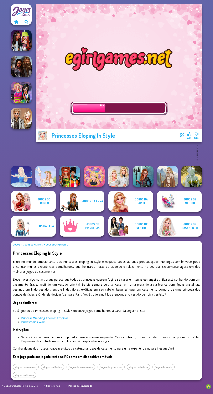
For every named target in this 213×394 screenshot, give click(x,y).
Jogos (16, 244)
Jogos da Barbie (52, 367)
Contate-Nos (53, 385)
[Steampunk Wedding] (21, 118)
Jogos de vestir (163, 367)
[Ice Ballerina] (21, 176)
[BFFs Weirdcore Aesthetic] (21, 92)
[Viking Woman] (167, 176)
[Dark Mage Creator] (191, 176)
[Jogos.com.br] (16, 22)
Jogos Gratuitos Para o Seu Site (21, 385)
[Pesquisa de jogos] (26, 22)
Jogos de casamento (57, 244)
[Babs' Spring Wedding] (118, 176)
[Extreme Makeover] (94, 176)
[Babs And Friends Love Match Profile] (69, 176)
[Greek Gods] (45, 176)
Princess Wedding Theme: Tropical (44, 318)
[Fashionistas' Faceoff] (21, 40)
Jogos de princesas (111, 367)
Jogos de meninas (33, 244)
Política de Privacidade (80, 385)
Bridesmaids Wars (33, 322)
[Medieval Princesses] (21, 66)
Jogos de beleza (138, 367)
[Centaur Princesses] (143, 176)
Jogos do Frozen (24, 375)
